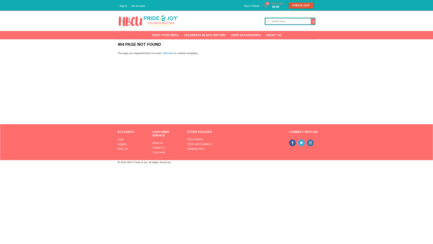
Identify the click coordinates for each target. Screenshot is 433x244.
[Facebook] (292, 142)
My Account (138, 5)
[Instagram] (310, 142)
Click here (168, 53)
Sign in (123, 5)
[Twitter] (301, 142)
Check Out (301, 5)
